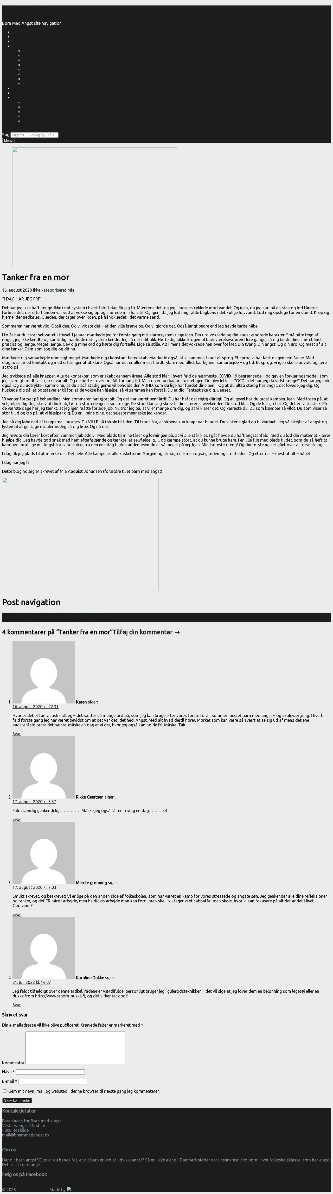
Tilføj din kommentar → (146, 632)
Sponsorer (32, 121)
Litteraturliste (35, 60)
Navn (8, 1071)
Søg (5, 134)
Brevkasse (32, 83)
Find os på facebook (21, 1139)
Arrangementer (26, 32)
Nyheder (20, 88)
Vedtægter (33, 111)
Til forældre (34, 74)
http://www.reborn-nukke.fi (60, 996)
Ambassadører (37, 107)
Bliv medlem (23, 93)
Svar (16, 733)
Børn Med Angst (27, 97)
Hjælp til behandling (41, 79)
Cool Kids (32, 55)
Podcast (20, 36)
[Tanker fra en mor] (94, 264)
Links (28, 69)
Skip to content (76, 23)
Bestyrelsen (33, 116)
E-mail (9, 1081)
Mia (70, 290)
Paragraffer (33, 64)
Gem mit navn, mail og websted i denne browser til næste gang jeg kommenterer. (83, 1091)
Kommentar (13, 1062)
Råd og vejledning (29, 46)
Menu (8, 140)
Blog (27, 50)
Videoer (19, 41)
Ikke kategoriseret (49, 290)
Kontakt (30, 102)
